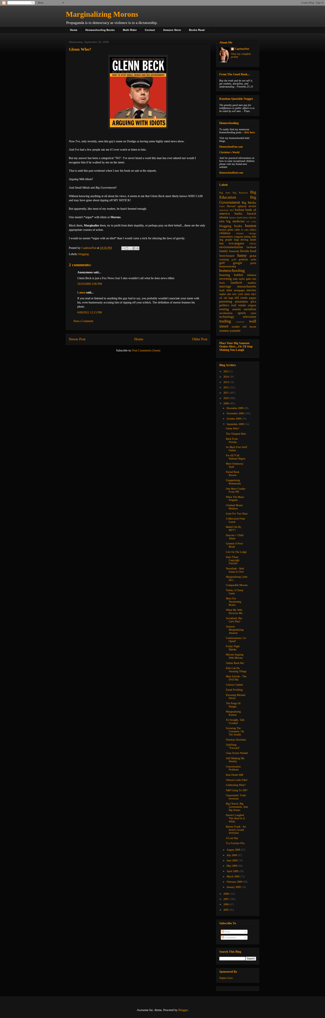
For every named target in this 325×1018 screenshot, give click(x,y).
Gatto (222, 206)
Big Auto (224, 192)
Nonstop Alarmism (236, 739)
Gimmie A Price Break (234, 545)
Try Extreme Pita (235, 843)
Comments (230, 937)
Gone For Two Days (237, 513)
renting (224, 309)
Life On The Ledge (236, 552)
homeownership (227, 266)
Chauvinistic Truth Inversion (236, 797)
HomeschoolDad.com (231, 172)
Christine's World (229, 152)
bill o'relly (251, 221)
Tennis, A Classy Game (234, 592)
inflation (251, 275)
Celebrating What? (236, 785)
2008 (226, 893)
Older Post (199, 339)
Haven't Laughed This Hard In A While (235, 818)
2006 (226, 904)
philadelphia (241, 301)
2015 (226, 371)
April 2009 (233, 871)
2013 (226, 382)
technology (226, 317)
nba (229, 294)
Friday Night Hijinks (233, 648)
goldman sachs (247, 259)
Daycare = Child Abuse (234, 537)
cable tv (238, 229)
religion (252, 305)
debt (254, 236)
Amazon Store (172, 29)
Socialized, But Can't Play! (234, 620)
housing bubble (231, 275)
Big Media (249, 202)
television (249, 317)
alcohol (252, 206)
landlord (236, 282)
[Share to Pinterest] (137, 248)
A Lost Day (232, 838)
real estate (238, 305)
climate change (246, 233)
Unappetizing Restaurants (233, 482)
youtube (235, 330)
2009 (226, 403)
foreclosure (227, 256)
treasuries (240, 322)
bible (222, 221)
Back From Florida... (232, 440)
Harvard (231, 206)
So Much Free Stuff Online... (236, 449)
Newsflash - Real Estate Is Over (235, 570)
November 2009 (236, 413)
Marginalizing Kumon (233, 713)
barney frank (235, 217)
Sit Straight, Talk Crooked (235, 722)
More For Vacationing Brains (233, 601)
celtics (253, 229)
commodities (226, 236)
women (224, 330)
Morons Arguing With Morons (234, 656)
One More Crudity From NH (235, 490)
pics (253, 301)
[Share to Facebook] (134, 248)
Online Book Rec (235, 663)
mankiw (252, 282)
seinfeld (236, 309)
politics (224, 305)
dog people (225, 239)
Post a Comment (83, 321)
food (253, 251)
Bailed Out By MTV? (233, 529)
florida (244, 251)
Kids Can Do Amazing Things (236, 670)
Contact (150, 29)
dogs (236, 239)
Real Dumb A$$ (234, 774)
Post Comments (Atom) (146, 350)
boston (250, 225)
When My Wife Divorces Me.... (235, 612)
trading (225, 321)
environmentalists (231, 247)
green (253, 263)
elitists (252, 243)
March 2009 (233, 876)
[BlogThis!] (127, 248)
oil (220, 297)
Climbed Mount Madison (234, 507)
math (222, 290)
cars (246, 229)
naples (222, 294)
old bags (228, 297)
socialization (225, 313)
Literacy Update (234, 684)
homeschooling (232, 270)
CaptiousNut (242, 48)
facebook (251, 247)
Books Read (197, 29)
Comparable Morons (237, 585)
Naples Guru (226, 978)
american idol (226, 210)
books (238, 226)
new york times (241, 294)
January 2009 (234, 887)
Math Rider (130, 29)
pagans (252, 297)
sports (242, 313)
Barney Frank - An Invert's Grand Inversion (236, 829)
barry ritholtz (249, 217)
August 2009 (234, 849)
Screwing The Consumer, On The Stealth (235, 731)
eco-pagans (236, 243)
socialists (250, 309)
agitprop (242, 206)
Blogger (183, 1010)
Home (73, 29)
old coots (241, 297)
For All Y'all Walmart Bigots (235, 457)
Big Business (240, 192)
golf (222, 263)
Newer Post (77, 339)
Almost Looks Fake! (237, 780)
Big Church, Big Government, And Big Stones (237, 807)
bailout (239, 210)
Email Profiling (234, 689)
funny (242, 255)
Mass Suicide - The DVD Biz (236, 678)
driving (244, 239)
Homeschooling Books (100, 29)
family (223, 251)
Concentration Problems (233, 768)
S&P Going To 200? (237, 790)
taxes (253, 313)
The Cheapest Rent (236, 433)
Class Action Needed (237, 753)
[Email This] (123, 248)
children (224, 233)
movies (251, 290)
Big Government (237, 200)
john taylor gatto (242, 278)
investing (225, 278)
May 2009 (232, 865)
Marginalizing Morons (102, 14)
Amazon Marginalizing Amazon (235, 629)
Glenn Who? (232, 428)
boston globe (226, 229)
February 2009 (235, 881)
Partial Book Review (232, 474)
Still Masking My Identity (235, 760)
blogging (83, 254)
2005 (226, 909)
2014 (226, 376)
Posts (227, 931)
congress (238, 236)
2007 (226, 899)
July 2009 (232, 855)
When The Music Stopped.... (235, 499)
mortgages (239, 290)
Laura (81, 292)
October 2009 (234, 418)
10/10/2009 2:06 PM (89, 283)
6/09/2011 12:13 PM (89, 312)
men (229, 290)
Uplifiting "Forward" (233, 746)
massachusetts (246, 286)
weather (236, 326)
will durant (249, 326)
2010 (226, 398)
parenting (225, 301)
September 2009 (236, 424)
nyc (253, 294)
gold (234, 259)
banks (238, 213)
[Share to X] (130, 248)
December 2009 (235, 408)
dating (247, 236)
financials (234, 251)
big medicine (235, 221)
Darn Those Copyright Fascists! (232, 560)
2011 (226, 392)
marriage (225, 286)
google (237, 263)
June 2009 (232, 860)
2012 (226, 387)
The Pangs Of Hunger (233, 705)
